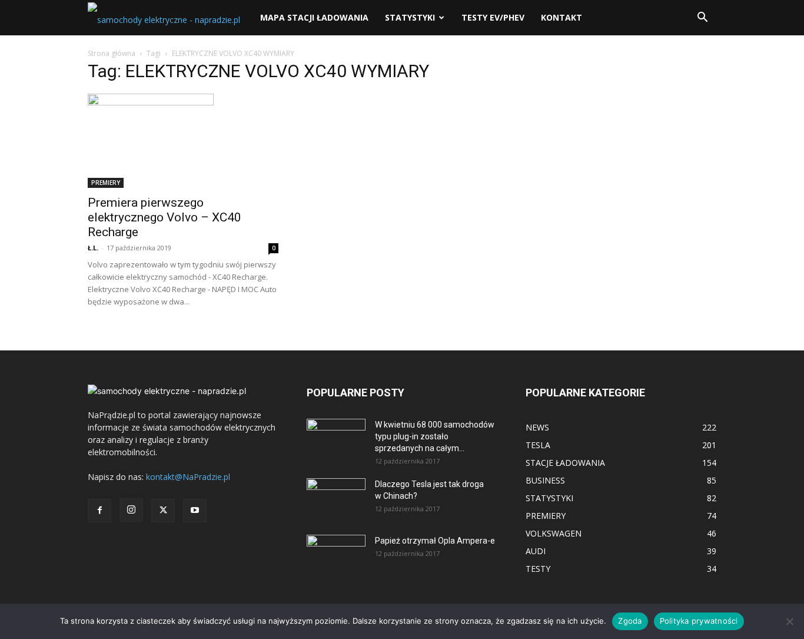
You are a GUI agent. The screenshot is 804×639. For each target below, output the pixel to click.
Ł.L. (93, 247)
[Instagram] (131, 510)
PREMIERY (105, 182)
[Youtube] (195, 510)
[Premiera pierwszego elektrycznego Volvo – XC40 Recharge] (183, 141)
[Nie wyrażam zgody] (789, 621)
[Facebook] (99, 510)
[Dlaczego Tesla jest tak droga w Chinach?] (336, 498)
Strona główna (111, 53)
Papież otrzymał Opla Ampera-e (435, 540)
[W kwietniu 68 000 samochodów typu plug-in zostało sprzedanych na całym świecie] (336, 435)
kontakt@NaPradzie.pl (188, 476)
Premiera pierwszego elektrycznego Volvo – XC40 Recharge (164, 217)
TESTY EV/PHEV (492, 17)
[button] (702, 18)
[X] (163, 510)
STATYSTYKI (410, 17)
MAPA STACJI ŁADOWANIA (314, 17)
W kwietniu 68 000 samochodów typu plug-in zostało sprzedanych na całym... (434, 436)
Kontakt (561, 17)
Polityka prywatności (699, 620)
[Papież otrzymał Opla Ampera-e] (336, 549)
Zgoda (630, 620)
